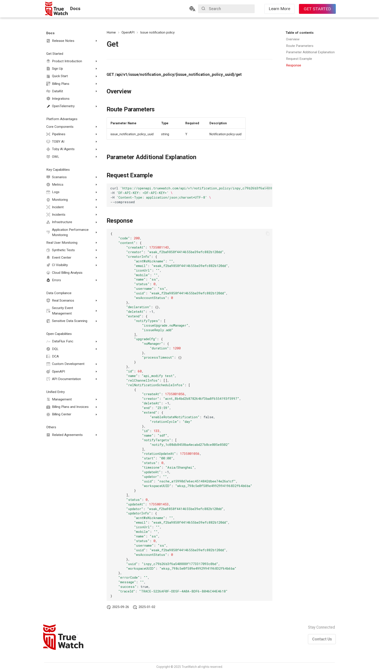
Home (111, 32)
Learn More (279, 8)
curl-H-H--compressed (191, 195)
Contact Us (322, 639)
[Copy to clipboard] (267, 188)
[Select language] (192, 9)
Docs (50, 33)
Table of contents (300, 33)
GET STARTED (317, 8)
